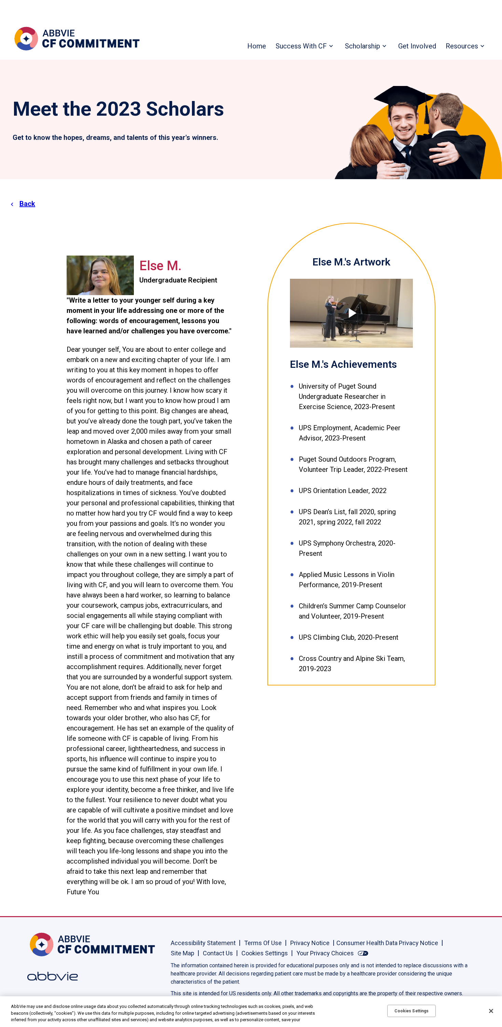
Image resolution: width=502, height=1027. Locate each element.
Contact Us (218, 953)
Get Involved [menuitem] (417, 46)
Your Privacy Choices (325, 953)
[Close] (491, 1010)
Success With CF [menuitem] (301, 46)
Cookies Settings (264, 953)
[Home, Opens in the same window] (49, 944)
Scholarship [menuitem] (362, 46)
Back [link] (27, 204)
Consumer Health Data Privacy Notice (387, 942)
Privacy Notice (310, 942)
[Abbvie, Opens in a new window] (49, 976)
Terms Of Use (263, 942)
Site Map (182, 953)
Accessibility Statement (203, 942)
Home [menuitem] (256, 46)
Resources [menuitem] (462, 46)
